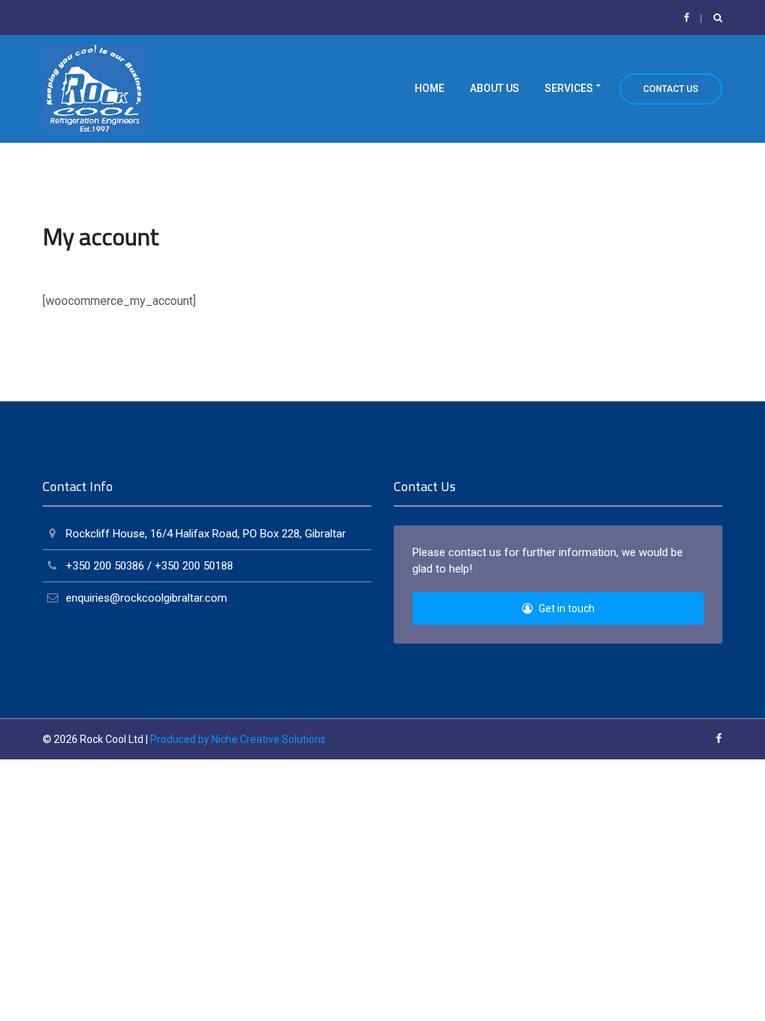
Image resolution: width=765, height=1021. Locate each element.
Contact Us (671, 89)
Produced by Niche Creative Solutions (238, 739)
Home (430, 88)
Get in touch (565, 608)
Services (569, 88)
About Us (494, 88)
